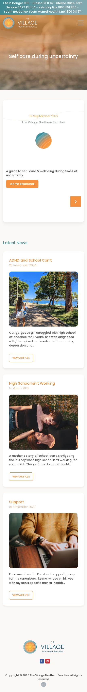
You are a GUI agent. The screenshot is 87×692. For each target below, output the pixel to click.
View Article (21, 358)
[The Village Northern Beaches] (20, 24)
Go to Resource (22, 184)
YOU (43, 684)
